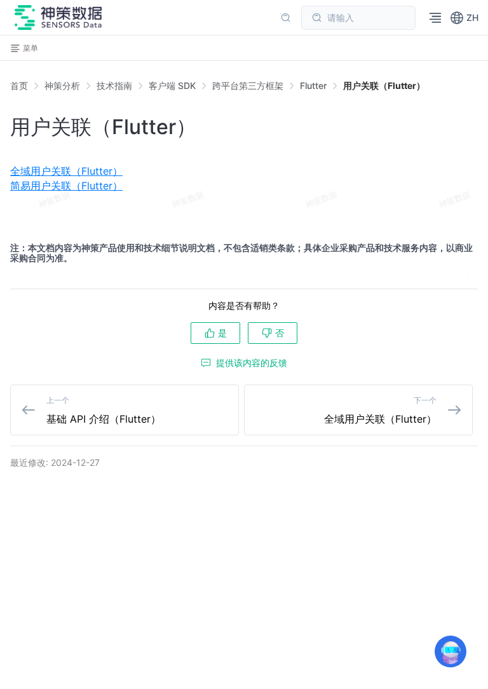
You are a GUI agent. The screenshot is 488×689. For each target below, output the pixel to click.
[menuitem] (244, 171)
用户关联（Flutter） (384, 85)
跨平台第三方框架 (247, 85)
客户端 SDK (172, 85)
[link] (62, 85)
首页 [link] (19, 85)
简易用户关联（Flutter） (66, 185)
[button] (464, 18)
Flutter (313, 85)
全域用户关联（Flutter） (66, 171)
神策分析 (62, 85)
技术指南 (114, 85)
